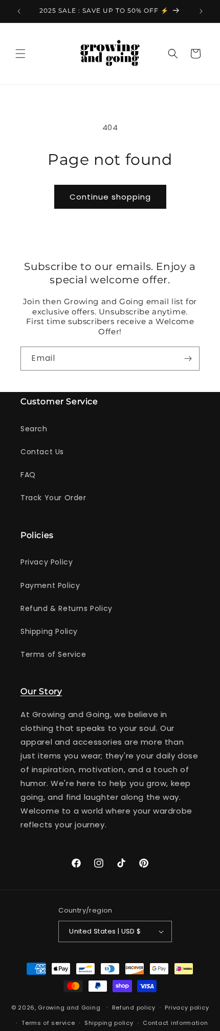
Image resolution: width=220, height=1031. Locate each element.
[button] (20, 53)
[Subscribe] (188, 359)
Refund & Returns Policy (66, 608)
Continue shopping (110, 196)
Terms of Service (53, 654)
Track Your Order (53, 498)
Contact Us (42, 452)
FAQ (28, 475)
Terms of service (48, 1023)
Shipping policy (109, 1023)
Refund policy (134, 1007)
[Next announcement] (201, 11)
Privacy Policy (46, 562)
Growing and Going (69, 1007)
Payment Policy (50, 585)
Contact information (175, 1023)
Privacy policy (187, 1007)
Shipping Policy (49, 631)
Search (34, 429)
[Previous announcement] (19, 11)
